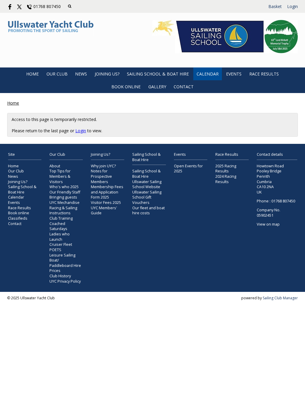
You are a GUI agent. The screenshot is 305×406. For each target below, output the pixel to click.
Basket (275, 6)
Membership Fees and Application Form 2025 (107, 192)
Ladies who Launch (59, 237)
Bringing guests (63, 197)
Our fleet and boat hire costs (148, 210)
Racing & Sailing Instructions (63, 210)
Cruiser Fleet (60, 244)
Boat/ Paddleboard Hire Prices (65, 265)
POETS (55, 249)
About (54, 166)
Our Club (57, 74)
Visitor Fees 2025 (106, 202)
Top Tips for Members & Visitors (60, 176)
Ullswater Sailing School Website (146, 184)
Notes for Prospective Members (101, 176)
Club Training (61, 218)
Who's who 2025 (64, 186)
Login (292, 6)
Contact (184, 86)
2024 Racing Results (225, 179)
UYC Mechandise (64, 202)
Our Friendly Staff (64, 192)
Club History (60, 275)
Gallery (157, 86)
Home (32, 74)
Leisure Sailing (62, 255)
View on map (268, 224)
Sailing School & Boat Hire (158, 74)
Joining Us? (107, 74)
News (81, 74)
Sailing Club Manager (280, 297)
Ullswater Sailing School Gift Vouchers (146, 197)
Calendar (208, 74)
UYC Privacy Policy (65, 281)
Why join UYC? (103, 166)
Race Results (264, 74)
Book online (126, 86)
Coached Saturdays (58, 226)
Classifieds (17, 218)
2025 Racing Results (225, 168)
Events (234, 74)
